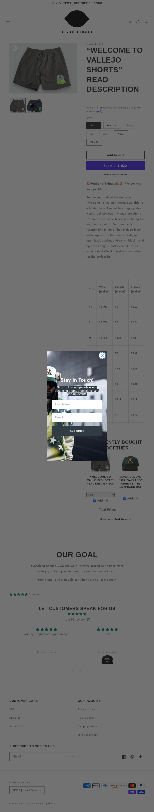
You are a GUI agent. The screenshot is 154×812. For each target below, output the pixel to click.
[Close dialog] (102, 355)
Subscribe (77, 430)
